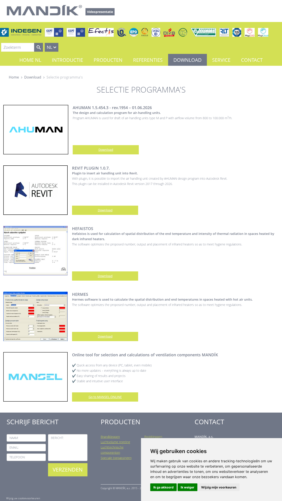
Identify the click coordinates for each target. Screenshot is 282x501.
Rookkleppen (153, 437)
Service (221, 60)
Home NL (30, 60)
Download (187, 60)
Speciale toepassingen (116, 458)
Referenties (148, 60)
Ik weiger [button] (187, 487)
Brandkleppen (110, 437)
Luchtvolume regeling (115, 442)
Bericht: (57, 438)
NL (49, 47)
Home (14, 77)
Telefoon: (17, 457)
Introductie (67, 60)
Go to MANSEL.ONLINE (105, 397)
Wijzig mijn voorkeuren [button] (218, 487)
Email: (14, 447)
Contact (252, 60)
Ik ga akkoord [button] (163, 487)
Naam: (14, 438)
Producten (108, 60)
